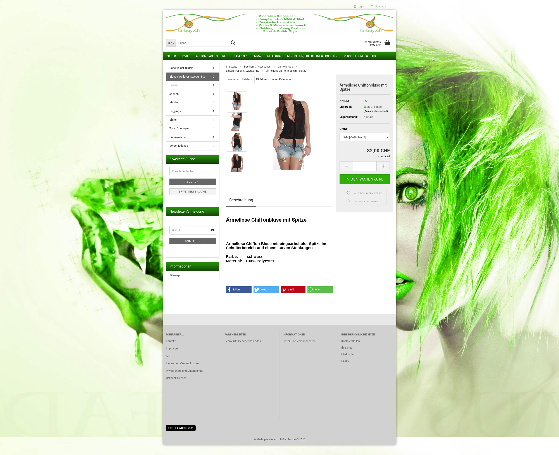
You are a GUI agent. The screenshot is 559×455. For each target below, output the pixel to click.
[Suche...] (233, 43)
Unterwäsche (177, 137)
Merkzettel (379, 6)
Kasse (345, 360)
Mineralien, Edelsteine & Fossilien (312, 56)
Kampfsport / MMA (247, 56)
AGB (168, 356)
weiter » (233, 79)
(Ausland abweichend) (376, 111)
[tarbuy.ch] (279, 22)
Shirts (173, 119)
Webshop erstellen (265, 439)
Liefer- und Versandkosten (182, 363)
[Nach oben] (547, 448)
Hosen (173, 85)
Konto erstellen (350, 341)
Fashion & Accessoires (211, 56)
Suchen (193, 181)
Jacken (174, 94)
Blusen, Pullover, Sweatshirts (187, 76)
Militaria (274, 56)
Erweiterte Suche (193, 191)
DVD (185, 56)
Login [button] (360, 6)
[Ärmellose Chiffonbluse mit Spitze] (292, 131)
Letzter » (247, 79)
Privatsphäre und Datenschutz (184, 370)
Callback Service (176, 378)
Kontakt (171, 341)
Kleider (173, 102)
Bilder (171, 56)
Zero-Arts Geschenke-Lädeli (243, 341)
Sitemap (174, 275)
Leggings (175, 111)
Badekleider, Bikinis (181, 67)
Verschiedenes (178, 145)
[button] (346, 166)
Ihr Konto (346, 347)
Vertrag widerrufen (181, 427)
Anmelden (193, 241)
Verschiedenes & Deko (360, 56)
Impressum (173, 348)
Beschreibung (241, 200)
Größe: (344, 128)
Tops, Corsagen (179, 128)
